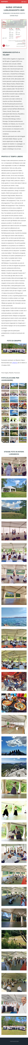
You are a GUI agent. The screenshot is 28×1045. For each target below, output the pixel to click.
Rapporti (4, 1)
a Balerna (14, 362)
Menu (24, 1)
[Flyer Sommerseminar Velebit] (14, 34)
